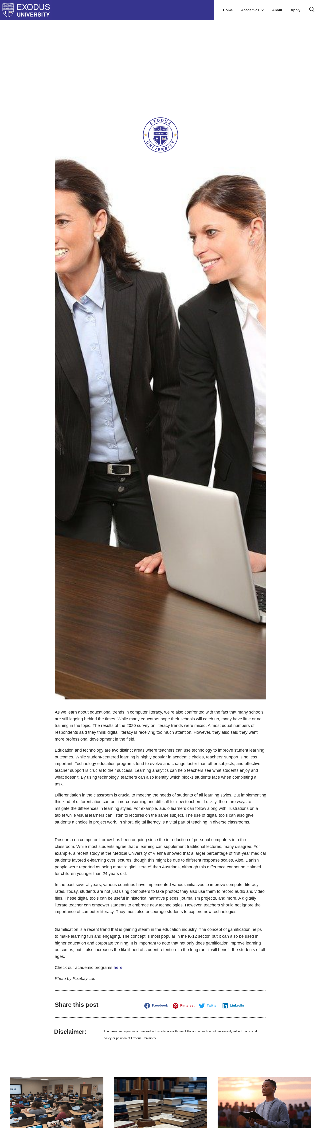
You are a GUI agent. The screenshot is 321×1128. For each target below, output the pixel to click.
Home (228, 10)
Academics (250, 10)
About (277, 10)
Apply (295, 10)
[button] (157, 1006)
